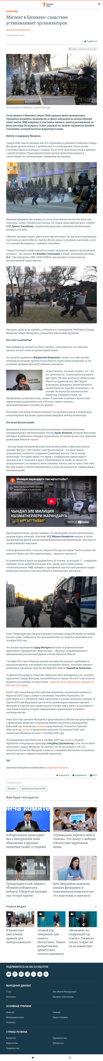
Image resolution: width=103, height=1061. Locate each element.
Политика (12, 11)
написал (69, 740)
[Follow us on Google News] (39, 974)
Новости (10, 1012)
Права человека (60, 1018)
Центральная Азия (15, 1018)
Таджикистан (12, 1048)
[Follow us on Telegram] (27, 974)
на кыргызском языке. (56, 768)
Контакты (11, 997)
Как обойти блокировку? (64, 992)
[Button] (90, 41)
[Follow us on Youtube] (8, 974)
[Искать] (70, 1057)
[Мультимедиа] (33, 1057)
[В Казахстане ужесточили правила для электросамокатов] (20, 919)
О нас (8, 992)
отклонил (41, 726)
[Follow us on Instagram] (14, 974)
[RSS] (46, 974)
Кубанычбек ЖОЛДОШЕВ (18, 30)
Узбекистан (58, 1043)
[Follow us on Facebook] (21, 974)
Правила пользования (63, 997)
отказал (26, 730)
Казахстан (11, 1038)
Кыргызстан (12, 1043)
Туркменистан (60, 1038)
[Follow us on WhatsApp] (33, 974)
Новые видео (16, 906)
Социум (56, 1012)
